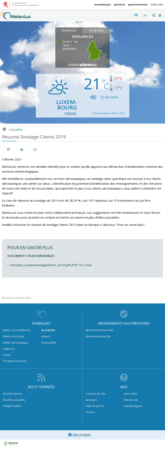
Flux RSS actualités (14, 400)
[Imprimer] (22, 149)
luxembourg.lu (102, 4)
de (144, 15)
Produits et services (15, 361)
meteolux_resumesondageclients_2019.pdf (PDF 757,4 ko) (51, 265)
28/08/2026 (68, 30)
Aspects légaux (133, 406)
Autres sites (157, 4)
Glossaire (91, 400)
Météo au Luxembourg (16, 330)
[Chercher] (154, 15)
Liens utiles (130, 393)
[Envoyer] (35, 149)
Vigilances (9, 348)
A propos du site (95, 393)
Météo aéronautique (15, 342)
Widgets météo (12, 406)
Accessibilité (48, 342)
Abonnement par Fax (98, 336)
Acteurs (46, 336)
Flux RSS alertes (12, 393)
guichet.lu (119, 4)
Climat (6, 355)
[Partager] (8, 149)
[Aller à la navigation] (160, 15)
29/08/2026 (96, 30)
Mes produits (82, 435)
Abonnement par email (99, 330)
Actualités (16, 129)
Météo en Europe (13, 336)
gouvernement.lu (137, 4)
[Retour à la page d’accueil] (15, 17)
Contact (90, 412)
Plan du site (131, 400)
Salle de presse (95, 406)
